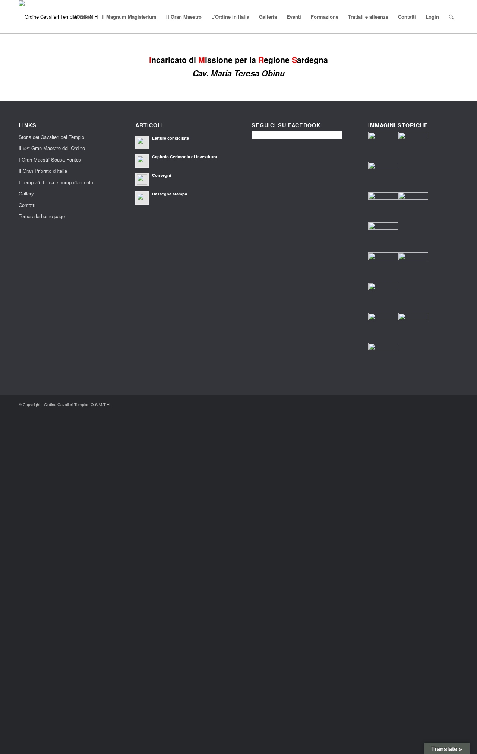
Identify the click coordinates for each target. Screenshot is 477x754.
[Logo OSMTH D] (58, 16)
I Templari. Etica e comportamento (56, 182)
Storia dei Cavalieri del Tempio (51, 136)
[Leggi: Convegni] (142, 179)
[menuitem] (82, 16)
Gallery (26, 193)
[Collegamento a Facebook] (452, 404)
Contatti (27, 205)
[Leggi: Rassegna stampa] (142, 198)
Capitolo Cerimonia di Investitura (184, 156)
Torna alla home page (42, 216)
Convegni (161, 175)
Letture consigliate (170, 138)
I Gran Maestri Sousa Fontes (50, 159)
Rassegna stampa (169, 194)
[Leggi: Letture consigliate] (142, 142)
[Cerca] (451, 16)
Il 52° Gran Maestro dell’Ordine (52, 148)
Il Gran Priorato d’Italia (43, 170)
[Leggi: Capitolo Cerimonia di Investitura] (142, 161)
